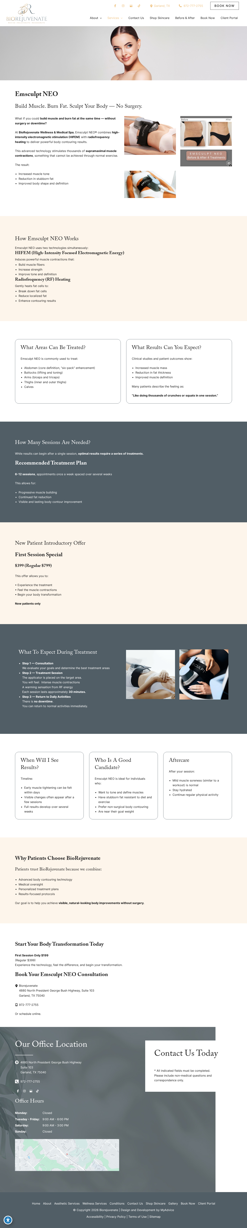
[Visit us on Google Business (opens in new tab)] (131, 5)
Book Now (188, 1203)
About (47, 1203)
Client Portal (206, 1203)
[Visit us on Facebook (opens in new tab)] (115, 5)
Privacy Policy (116, 1216)
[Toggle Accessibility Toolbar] (8, 1220)
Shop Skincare (155, 1203)
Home (36, 1203)
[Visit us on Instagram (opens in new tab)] (123, 5)
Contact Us (135, 1203)
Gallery (173, 1203)
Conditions (117, 1203)
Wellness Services (94, 1203)
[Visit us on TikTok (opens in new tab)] (139, 5)
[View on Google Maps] (67, 1155)
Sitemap (155, 1216)
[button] (224, 6)
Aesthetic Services (67, 1203)
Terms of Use (137, 1216)
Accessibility (95, 1216)
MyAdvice (167, 1210)
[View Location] (152, 5)
